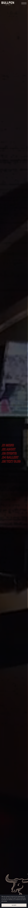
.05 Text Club (11, 461)
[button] (24, 3)
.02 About (8, 449)
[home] (7, 3)
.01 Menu (7, 445)
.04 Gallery (10, 457)
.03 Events (9, 453)
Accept (14, 905)
